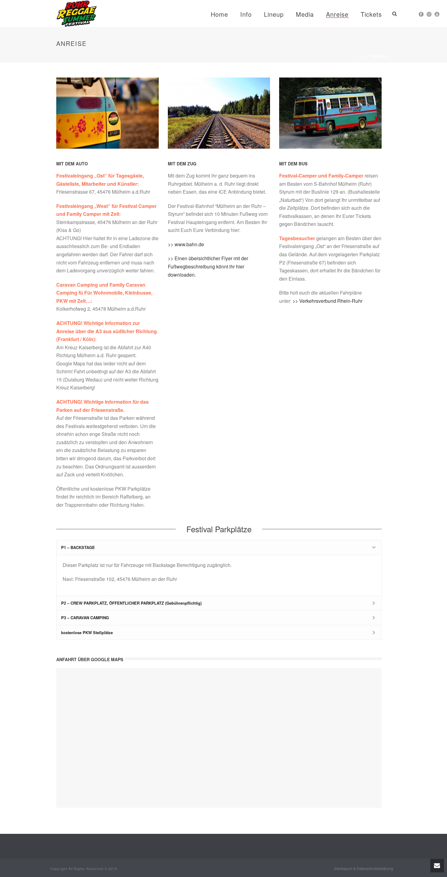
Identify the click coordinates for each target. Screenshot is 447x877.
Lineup (274, 14)
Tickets (371, 14)
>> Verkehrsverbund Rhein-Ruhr (327, 300)
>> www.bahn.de (186, 244)
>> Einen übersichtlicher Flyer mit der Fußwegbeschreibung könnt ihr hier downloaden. (208, 266)
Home (219, 14)
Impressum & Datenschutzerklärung (363, 868)
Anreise (337, 14)
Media (305, 14)
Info (246, 14)
